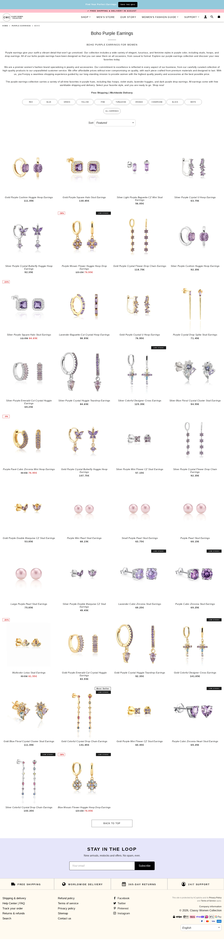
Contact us (64, 918)
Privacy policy (66, 908)
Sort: (91, 122)
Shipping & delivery (14, 898)
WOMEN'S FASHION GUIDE (159, 17)
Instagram (123, 913)
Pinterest (123, 908)
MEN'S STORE (106, 17)
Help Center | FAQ (13, 903)
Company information (210, 906)
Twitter (121, 903)
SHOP (84, 17)
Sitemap (63, 913)
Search (6, 918)
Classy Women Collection (206, 910)
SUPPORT (190, 17)
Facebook (123, 898)
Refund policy (66, 898)
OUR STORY (128, 17)
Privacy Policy (215, 898)
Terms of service (68, 903)
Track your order (12, 908)
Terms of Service (208, 901)
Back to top (111, 823)
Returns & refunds (13, 913)
